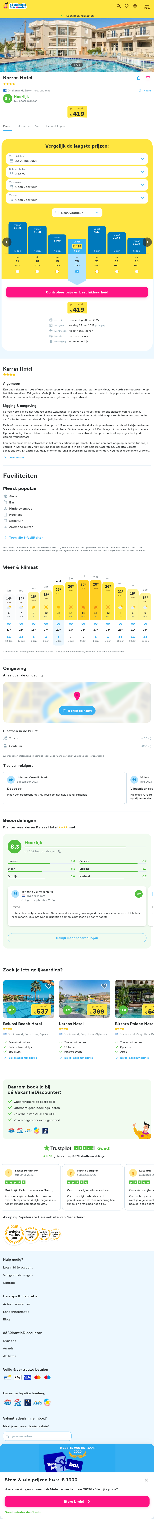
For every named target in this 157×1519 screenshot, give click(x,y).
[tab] (7, 126)
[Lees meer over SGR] (20, 1130)
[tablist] (77, 126)
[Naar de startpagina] (15, 6)
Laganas (44, 90)
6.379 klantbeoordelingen (89, 1156)
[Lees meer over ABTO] (28, 1130)
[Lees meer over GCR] (37, 1130)
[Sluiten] (146, 1480)
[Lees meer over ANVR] (11, 1130)
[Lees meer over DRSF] (45, 1130)
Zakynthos (31, 90)
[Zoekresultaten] (119, 6)
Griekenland (15, 90)
